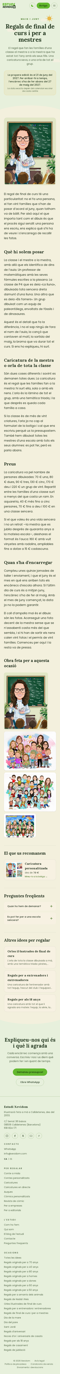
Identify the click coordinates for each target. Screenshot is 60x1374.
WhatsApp (10, 1149)
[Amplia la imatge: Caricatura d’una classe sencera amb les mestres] (20, 825)
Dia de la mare (12, 1317)
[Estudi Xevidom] (9, 5)
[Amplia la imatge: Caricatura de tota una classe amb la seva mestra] (30, 751)
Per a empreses (13, 1205)
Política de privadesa (15, 1364)
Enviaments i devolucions (30, 1367)
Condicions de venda (42, 1364)
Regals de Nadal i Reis (16, 1299)
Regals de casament (16, 1345)
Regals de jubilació (14, 1350)
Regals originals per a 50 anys (21, 1290)
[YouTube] (31, 1136)
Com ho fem (11, 1224)
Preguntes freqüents (16, 1243)
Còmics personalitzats (17, 1196)
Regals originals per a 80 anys (21, 1271)
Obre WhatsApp (30, 1082)
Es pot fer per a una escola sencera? (23, 918)
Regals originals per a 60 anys (21, 1285)
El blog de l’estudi (14, 1234)
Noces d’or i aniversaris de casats (23, 1336)
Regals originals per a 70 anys (21, 1262)
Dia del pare (11, 1322)
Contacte (9, 1238)
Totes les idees (12, 1257)
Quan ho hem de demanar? (24, 906)
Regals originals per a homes (20, 1276)
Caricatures (11, 1182)
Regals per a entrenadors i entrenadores (27, 1308)
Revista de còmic (14, 1201)
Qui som (9, 1229)
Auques (8, 1191)
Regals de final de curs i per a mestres (26, 1313)
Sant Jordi (10, 1327)
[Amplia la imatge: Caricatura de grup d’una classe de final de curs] (30, 792)
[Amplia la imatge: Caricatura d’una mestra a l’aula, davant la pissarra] (26, 701)
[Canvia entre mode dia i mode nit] (32, 6)
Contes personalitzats (17, 1178)
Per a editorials (12, 1210)
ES (11, 1159)
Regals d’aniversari (14, 1331)
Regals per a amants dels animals (23, 1294)
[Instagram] (7, 1136)
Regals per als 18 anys (16, 1340)
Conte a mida (12, 1173)
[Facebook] (15, 1136)
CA (5, 1159)
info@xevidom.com (15, 1153)
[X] (23, 1136)
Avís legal (39, 1361)
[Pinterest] (39, 1136)
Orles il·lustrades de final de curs (23, 1303)
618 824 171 (10, 1128)
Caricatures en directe (17, 1187)
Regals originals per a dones (20, 1280)
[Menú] (54, 6)
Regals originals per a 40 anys (21, 1267)
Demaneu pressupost (30, 1072)
